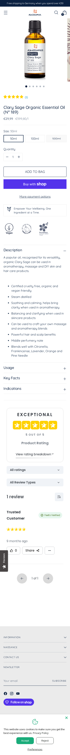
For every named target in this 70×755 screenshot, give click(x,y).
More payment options (35, 196)
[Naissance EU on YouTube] (18, 694)
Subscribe (59, 680)
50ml (13, 138)
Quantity (9, 149)
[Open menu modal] (6, 13)
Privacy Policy (41, 733)
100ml (35, 138)
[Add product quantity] (7, 157)
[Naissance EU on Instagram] (12, 694)
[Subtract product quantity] (18, 157)
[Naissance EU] (35, 12)
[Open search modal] (56, 13)
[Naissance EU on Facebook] (6, 694)
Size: (10, 131)
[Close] (66, 718)
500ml (56, 138)
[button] (16, 97)
